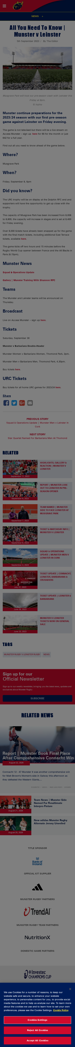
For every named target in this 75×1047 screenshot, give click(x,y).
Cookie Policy (60, 1010)
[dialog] (37, 1015)
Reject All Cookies (37, 1030)
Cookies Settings (37, 1019)
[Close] (70, 989)
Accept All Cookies (37, 1040)
